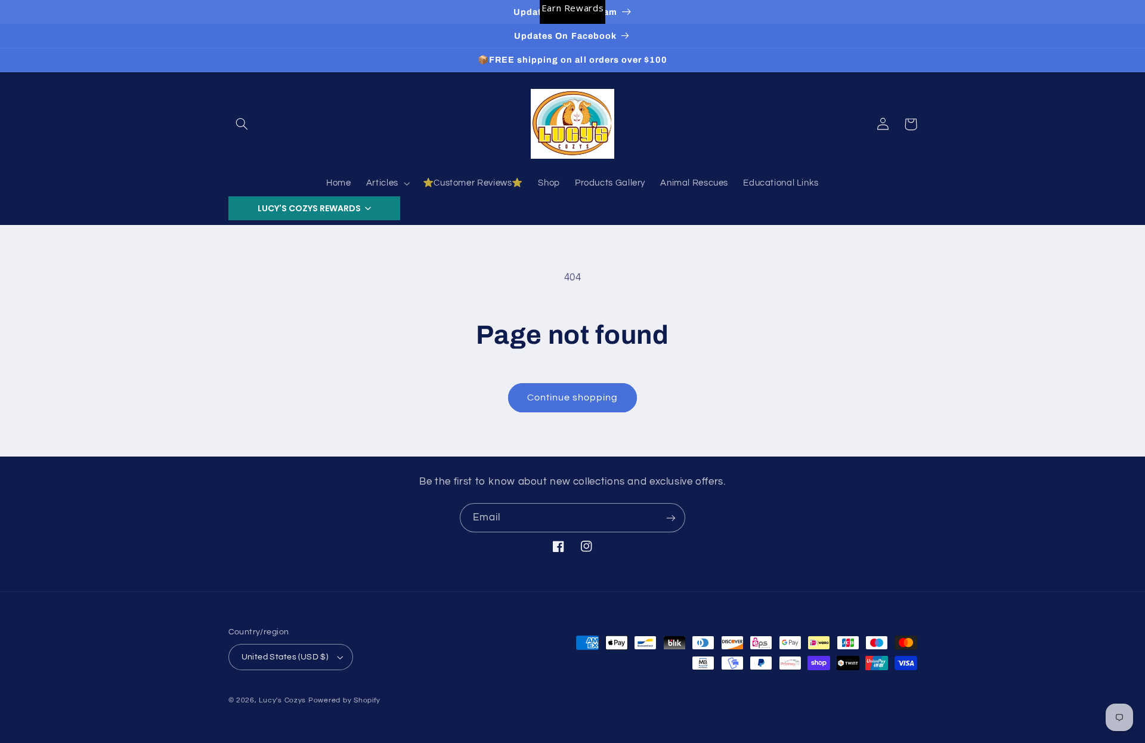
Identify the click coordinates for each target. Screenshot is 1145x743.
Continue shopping (572, 397)
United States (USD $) (285, 657)
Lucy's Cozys (282, 700)
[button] (242, 124)
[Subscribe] (671, 517)
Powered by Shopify (344, 700)
